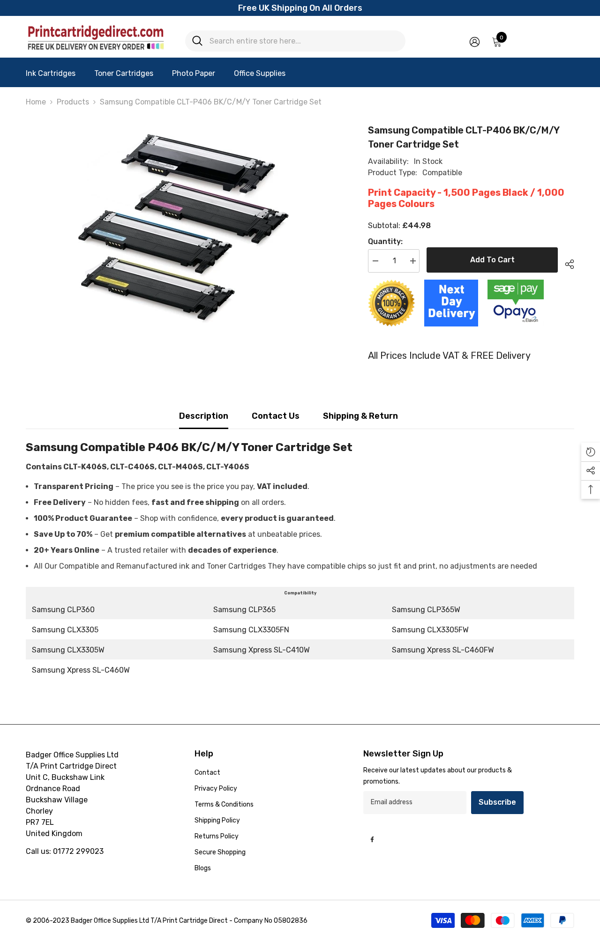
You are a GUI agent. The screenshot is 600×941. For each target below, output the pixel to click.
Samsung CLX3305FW (430, 629)
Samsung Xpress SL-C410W (261, 649)
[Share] (566, 263)
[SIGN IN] (474, 41)
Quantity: (385, 241)
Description (203, 416)
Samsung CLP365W (426, 609)
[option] (183, 228)
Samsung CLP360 (63, 609)
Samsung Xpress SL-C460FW (443, 649)
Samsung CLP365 (244, 609)
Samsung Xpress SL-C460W (81, 670)
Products (73, 101)
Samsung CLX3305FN (251, 629)
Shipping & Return (360, 416)
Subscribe (497, 802)
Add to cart (492, 259)
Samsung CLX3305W (68, 649)
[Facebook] (372, 839)
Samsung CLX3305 (65, 629)
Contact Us (276, 416)
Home (36, 101)
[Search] (295, 41)
